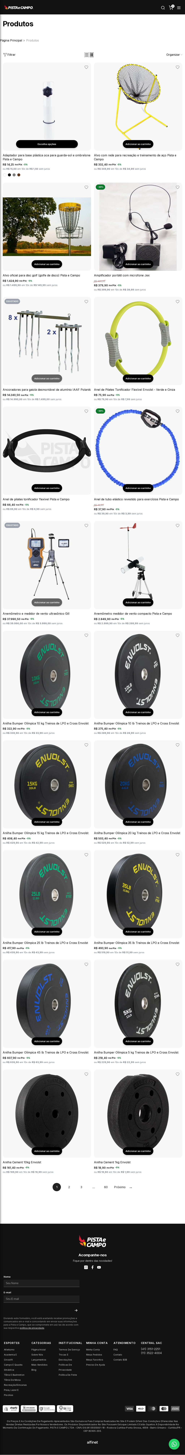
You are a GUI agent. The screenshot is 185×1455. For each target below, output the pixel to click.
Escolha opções (47, 144)
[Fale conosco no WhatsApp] (174, 1444)
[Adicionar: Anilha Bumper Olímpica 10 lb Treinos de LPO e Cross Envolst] (138, 712)
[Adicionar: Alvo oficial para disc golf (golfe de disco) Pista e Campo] (47, 264)
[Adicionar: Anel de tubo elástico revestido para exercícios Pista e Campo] (138, 488)
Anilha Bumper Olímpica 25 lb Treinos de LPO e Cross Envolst (45, 943)
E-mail (7, 1292)
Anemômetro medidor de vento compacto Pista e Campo (133, 613)
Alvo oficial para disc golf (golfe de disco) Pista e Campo (41, 275)
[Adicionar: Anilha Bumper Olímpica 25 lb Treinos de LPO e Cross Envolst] (47, 932)
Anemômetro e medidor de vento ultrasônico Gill (36, 613)
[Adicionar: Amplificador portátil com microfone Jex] (138, 264)
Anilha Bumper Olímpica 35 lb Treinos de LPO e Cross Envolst (136, 943)
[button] (86, 54)
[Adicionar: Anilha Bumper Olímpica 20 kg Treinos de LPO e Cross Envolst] (138, 822)
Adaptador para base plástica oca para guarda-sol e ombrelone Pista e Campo (46, 157)
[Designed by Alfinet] (92, 1442)
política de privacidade (32, 1328)
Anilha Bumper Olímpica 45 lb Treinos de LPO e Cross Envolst (45, 1052)
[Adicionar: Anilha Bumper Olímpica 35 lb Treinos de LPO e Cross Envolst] (138, 932)
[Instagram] (86, 1267)
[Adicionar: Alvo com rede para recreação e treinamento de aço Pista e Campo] (138, 144)
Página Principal (11, 40)
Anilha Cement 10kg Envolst (22, 1162)
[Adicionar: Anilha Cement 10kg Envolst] (47, 1151)
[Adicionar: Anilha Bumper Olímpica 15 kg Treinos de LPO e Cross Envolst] (47, 822)
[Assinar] (76, 1310)
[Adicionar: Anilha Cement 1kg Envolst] (138, 1151)
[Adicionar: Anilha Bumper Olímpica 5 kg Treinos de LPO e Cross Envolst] (138, 1041)
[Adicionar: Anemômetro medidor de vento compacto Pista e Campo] (138, 602)
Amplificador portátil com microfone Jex (122, 275)
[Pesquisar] (163, 8)
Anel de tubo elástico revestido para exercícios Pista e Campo (136, 499)
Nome (7, 1276)
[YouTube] (99, 1267)
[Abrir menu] (179, 8)
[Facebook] (92, 1267)
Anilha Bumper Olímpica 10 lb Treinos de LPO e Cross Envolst (136, 723)
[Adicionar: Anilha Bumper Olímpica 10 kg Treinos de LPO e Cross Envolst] (47, 712)
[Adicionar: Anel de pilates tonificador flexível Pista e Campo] (47, 488)
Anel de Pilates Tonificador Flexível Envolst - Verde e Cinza (134, 389)
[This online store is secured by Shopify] (11, 1408)
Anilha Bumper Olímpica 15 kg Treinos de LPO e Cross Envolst (45, 833)
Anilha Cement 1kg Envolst (112, 1162)
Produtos (32, 40)
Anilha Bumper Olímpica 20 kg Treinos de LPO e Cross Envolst (137, 833)
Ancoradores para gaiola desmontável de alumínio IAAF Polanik (47, 389)
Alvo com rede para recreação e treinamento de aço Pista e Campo (135, 157)
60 (106, 1187)
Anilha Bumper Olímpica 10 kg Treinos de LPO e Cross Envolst (46, 723)
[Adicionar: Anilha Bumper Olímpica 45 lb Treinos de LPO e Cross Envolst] (47, 1041)
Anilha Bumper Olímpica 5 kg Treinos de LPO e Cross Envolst (136, 1052)
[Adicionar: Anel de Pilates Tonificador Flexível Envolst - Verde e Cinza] (138, 378)
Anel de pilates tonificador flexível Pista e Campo (36, 499)
